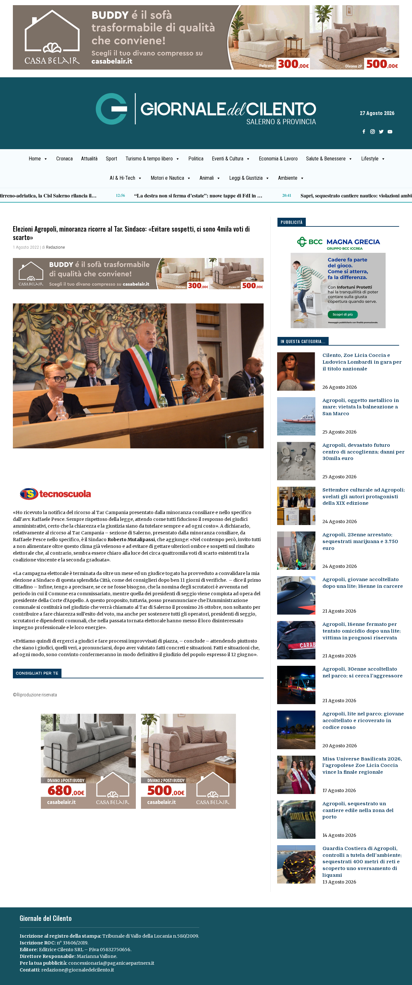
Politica (195, 159)
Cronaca (64, 159)
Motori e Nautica (167, 178)
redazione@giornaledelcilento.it (77, 970)
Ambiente (287, 178)
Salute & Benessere (326, 159)
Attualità (89, 159)
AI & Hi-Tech (122, 178)
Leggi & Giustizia (246, 178)
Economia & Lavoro (278, 159)
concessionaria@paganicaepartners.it (111, 963)
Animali (207, 178)
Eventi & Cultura (227, 159)
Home (35, 159)
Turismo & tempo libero (149, 159)
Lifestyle (370, 159)
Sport (111, 159)
